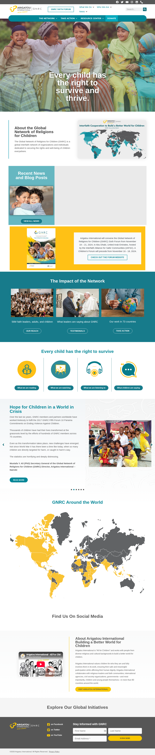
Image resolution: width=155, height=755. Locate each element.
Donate (111, 18)
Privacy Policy (54, 752)
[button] (87, 7)
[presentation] (71, 489)
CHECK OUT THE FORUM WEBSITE (107, 257)
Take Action (68, 18)
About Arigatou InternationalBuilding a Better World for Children (99, 642)
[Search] (145, 9)
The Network (47, 18)
